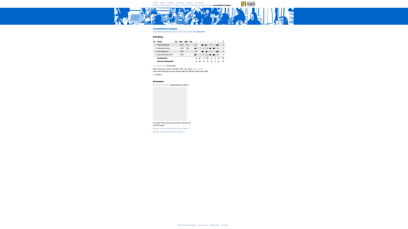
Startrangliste (198, 69)
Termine (170, 3)
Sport (155, 3)
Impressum (203, 225)
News (162, 3)
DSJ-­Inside (199, 3)
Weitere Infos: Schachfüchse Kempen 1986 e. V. (171, 128)
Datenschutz (215, 225)
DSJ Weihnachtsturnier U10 (200, 5)
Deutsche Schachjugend (162, 5)
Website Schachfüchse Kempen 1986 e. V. (169, 132)
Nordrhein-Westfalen (161, 85)
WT (187, 5)
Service (189, 3)
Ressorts (180, 3)
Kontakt (225, 225)
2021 (183, 5)
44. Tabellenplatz (159, 66)
